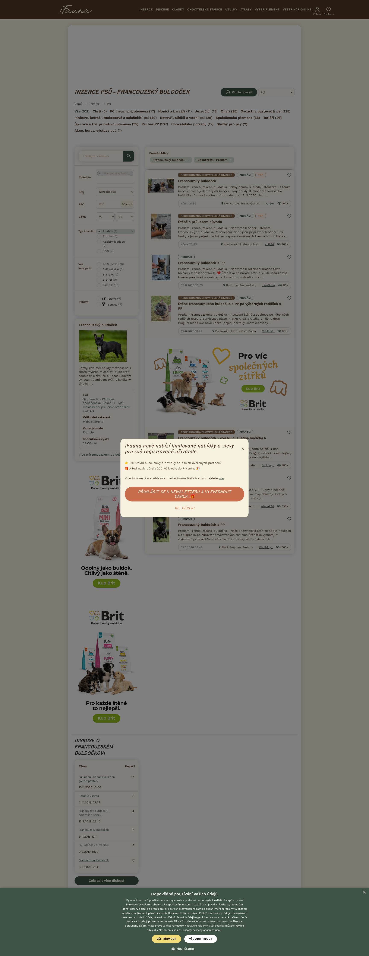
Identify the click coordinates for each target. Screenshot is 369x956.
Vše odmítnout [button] (200, 939)
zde (221, 478)
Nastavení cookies (170, 930)
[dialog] (184, 922)
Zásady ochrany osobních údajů (202, 930)
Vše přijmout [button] (166, 939)
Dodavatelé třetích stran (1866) (187, 913)
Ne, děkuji (184, 508)
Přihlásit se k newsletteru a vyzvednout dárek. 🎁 (184, 494)
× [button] (364, 892)
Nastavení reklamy (196, 925)
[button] (185, 948)
